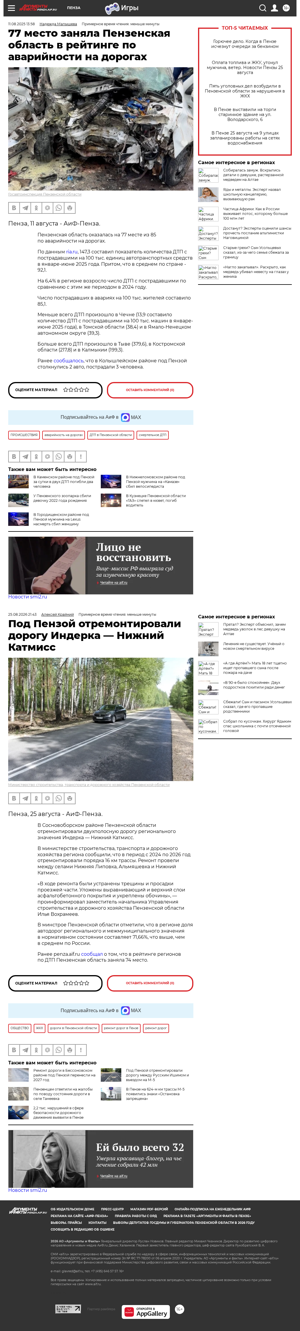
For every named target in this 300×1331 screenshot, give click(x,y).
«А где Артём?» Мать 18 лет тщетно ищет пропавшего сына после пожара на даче (255, 668)
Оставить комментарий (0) (150, 390)
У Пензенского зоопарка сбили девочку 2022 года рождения (62, 498)
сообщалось (68, 361)
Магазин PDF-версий (149, 1209)
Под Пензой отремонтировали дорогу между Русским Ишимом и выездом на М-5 (157, 1075)
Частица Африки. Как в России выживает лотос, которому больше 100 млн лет (255, 214)
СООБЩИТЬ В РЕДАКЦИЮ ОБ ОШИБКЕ (83, 1229)
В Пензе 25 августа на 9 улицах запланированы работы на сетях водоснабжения (245, 138)
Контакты (97, 1223)
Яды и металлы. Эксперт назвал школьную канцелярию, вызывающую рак (252, 194)
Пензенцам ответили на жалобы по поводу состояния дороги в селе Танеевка (63, 1094)
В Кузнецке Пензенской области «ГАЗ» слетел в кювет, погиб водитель (156, 500)
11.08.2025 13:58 (21, 24)
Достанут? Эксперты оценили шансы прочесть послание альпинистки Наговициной (257, 233)
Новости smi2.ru (27, 597)
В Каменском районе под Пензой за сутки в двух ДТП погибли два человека (63, 482)
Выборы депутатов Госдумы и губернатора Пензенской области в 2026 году (184, 1223)
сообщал (92, 954)
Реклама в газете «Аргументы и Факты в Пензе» (207, 1216)
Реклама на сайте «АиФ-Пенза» (79, 1216)
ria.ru (72, 252)
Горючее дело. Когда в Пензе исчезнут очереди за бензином (245, 44)
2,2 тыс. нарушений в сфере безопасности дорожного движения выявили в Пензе (58, 1113)
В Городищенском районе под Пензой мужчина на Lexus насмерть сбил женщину (61, 519)
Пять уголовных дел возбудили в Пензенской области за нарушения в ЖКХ (245, 91)
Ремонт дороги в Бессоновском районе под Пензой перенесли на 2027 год (64, 1075)
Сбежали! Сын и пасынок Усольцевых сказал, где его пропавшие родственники (257, 707)
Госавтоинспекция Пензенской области (44, 194)
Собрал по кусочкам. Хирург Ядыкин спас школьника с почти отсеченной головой (257, 726)
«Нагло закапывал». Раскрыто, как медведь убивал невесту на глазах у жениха (256, 272)
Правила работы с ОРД (136, 1216)
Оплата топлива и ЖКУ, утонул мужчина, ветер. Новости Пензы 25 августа (245, 67)
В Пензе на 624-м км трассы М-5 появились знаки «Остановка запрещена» (155, 1094)
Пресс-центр (112, 1209)
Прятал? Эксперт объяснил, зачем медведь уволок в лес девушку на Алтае (254, 629)
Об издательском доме (72, 1209)
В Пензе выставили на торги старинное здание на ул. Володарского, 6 (245, 114)
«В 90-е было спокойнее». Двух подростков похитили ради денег (254, 684)
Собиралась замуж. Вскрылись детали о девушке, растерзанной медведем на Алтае (253, 175)
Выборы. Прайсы (66, 1223)
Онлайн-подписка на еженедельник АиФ (213, 1209)
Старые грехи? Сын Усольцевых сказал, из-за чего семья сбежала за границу (256, 252)
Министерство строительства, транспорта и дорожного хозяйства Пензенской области (89, 785)
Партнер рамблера (101, 1309)
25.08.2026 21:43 (22, 614)
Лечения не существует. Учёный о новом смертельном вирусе (253, 646)
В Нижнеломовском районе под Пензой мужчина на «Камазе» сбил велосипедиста (155, 482)
